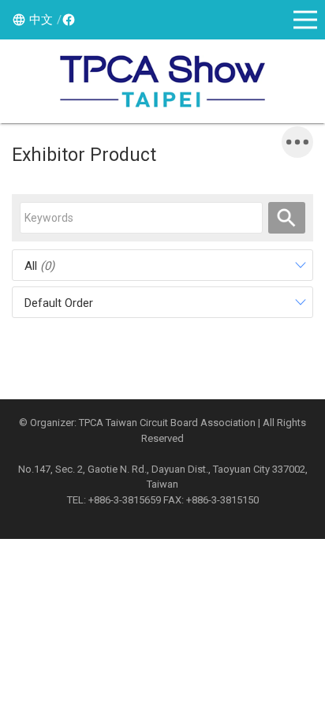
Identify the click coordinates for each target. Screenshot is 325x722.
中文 (41, 20)
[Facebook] (66, 19)
